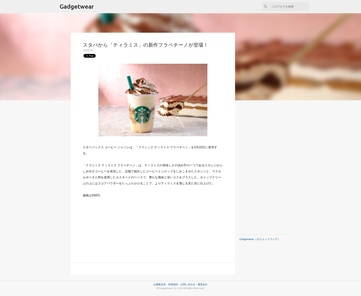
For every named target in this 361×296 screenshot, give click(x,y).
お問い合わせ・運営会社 (193, 284)
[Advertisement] (153, 227)
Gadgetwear (77, 6)
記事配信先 (160, 284)
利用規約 (174, 284)
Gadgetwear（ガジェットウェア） (259, 239)
